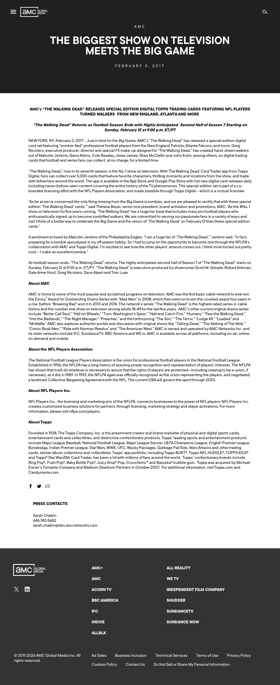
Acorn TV (102, 590)
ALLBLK (99, 633)
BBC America (105, 601)
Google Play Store (170, 181)
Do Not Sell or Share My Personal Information (192, 665)
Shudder (176, 601)
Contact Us (135, 665)
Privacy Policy (239, 656)
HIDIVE (98, 622)
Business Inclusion (131, 656)
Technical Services (171, 656)
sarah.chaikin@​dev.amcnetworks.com (65, 526)
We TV (173, 579)
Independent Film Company (196, 590)
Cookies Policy (104, 665)
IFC (95, 612)
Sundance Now (183, 622)
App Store (138, 181)
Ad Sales (99, 656)
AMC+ (97, 568)
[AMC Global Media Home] (34, 12)
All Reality (178, 568)
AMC (140, 27)
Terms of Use (207, 656)
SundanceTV (180, 612)
